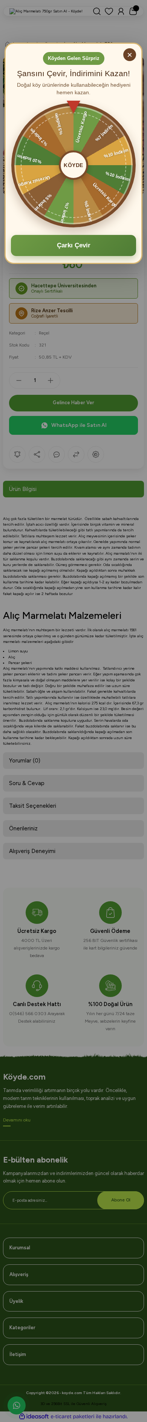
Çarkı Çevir (73, 245)
